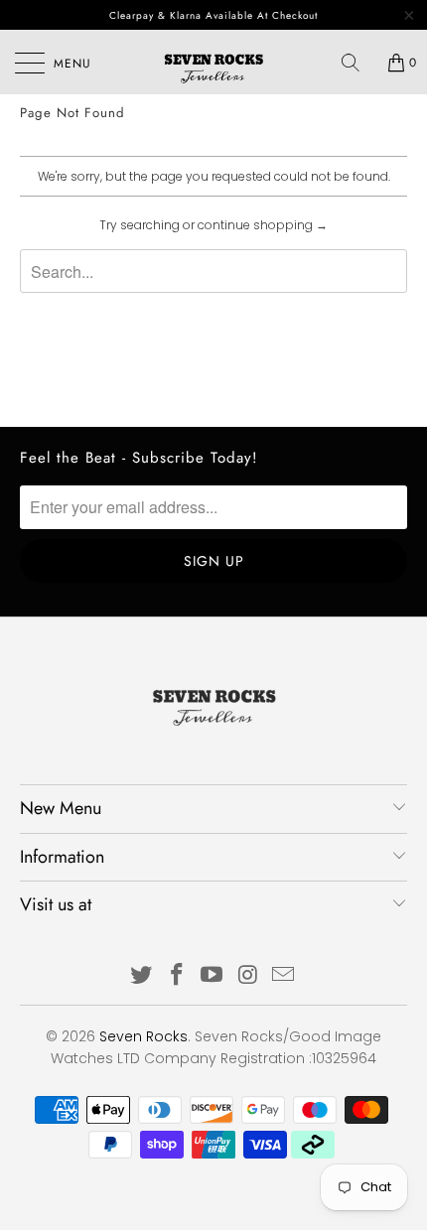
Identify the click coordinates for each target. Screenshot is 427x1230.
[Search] (357, 62)
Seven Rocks (143, 1036)
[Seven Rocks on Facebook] (177, 976)
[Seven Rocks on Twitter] (142, 976)
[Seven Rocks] (214, 62)
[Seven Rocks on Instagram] (248, 976)
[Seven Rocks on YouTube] (212, 976)
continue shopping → (263, 224)
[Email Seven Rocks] (284, 976)
